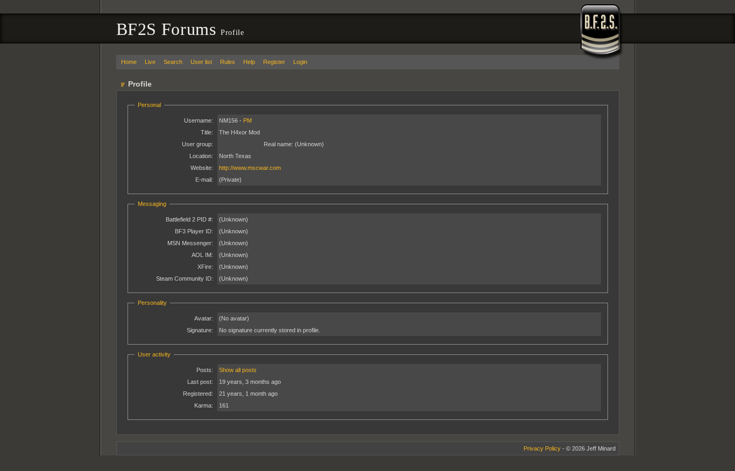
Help (249, 62)
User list (201, 62)
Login (300, 62)
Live (150, 62)
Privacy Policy (542, 448)
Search (173, 62)
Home (129, 62)
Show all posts (238, 370)
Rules (227, 62)
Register (274, 62)
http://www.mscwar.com (250, 168)
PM (247, 120)
